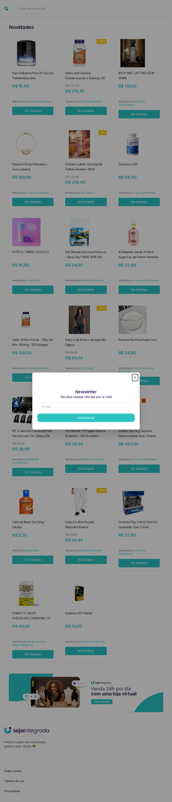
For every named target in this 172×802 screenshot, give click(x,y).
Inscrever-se (86, 417)
